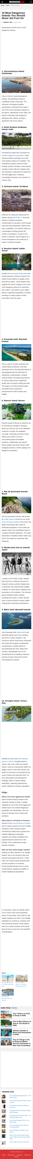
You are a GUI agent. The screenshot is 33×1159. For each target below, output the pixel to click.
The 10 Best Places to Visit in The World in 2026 (22, 1023)
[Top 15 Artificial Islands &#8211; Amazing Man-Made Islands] (22, 978)
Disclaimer (19, 1155)
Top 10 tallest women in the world (19, 1142)
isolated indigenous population (13, 155)
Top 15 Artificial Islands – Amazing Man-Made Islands (21, 984)
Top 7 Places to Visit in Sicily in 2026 (21, 1014)
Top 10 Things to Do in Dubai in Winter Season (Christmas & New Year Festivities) (22, 1042)
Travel (14, 1008)
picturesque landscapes (18, 273)
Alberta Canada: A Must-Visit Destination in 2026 (22, 1032)
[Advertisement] (16, 49)
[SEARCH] (31, 2)
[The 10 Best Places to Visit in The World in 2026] (6, 1023)
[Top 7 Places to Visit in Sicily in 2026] (6, 1015)
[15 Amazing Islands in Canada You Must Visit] (8, 978)
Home (3, 1155)
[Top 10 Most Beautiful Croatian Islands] (8, 992)
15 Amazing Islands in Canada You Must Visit (7, 984)
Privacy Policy (11, 1155)
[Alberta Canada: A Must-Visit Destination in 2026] (6, 1032)
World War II (17, 217)
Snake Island (8, 519)
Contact (16, 1156)
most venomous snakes (10, 522)
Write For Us (27, 1155)
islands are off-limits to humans (19, 823)
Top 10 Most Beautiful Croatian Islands (7, 998)
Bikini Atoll (20, 632)
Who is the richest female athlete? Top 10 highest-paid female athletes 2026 (20, 1137)
